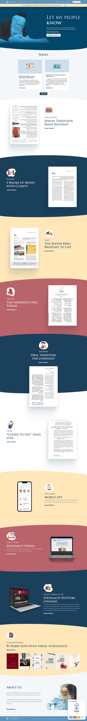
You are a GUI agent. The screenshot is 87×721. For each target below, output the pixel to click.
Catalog (23, 1)
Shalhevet (50, 718)
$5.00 (75, 717)
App (27, 1)
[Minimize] (83, 701)
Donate (54, 718)
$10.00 (78, 717)
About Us (34, 718)
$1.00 (71, 717)
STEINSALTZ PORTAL (53, 35)
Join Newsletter (44, 718)
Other (82, 717)
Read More (22, 88)
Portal (19, 1)
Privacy (58, 718)
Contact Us (31, 1)
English (62, 1)
